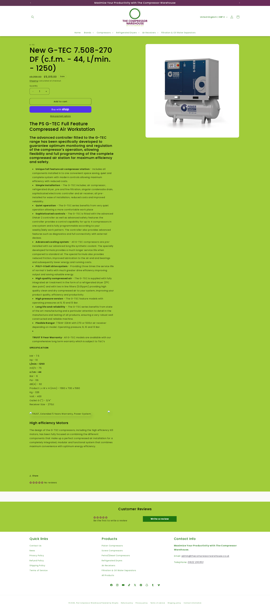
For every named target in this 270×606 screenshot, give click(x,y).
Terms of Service (39, 570)
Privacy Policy (37, 555)
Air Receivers (108, 565)
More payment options (60, 116)
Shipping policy (174, 603)
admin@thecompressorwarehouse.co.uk (205, 555)
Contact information (193, 603)
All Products (108, 575)
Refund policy (127, 603)
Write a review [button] (160, 518)
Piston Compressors (112, 545)
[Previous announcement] (30, 2)
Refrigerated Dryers (112, 560)
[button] (33, 17)
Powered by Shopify (109, 603)
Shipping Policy (37, 565)
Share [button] (35, 475)
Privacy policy (142, 603)
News (32, 550)
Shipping (34, 81)
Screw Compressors (112, 550)
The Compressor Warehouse (88, 603)
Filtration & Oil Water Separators (119, 570)
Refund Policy (37, 560)
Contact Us (35, 545)
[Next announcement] (239, 2)
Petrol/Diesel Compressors (116, 555)
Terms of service (157, 603)
